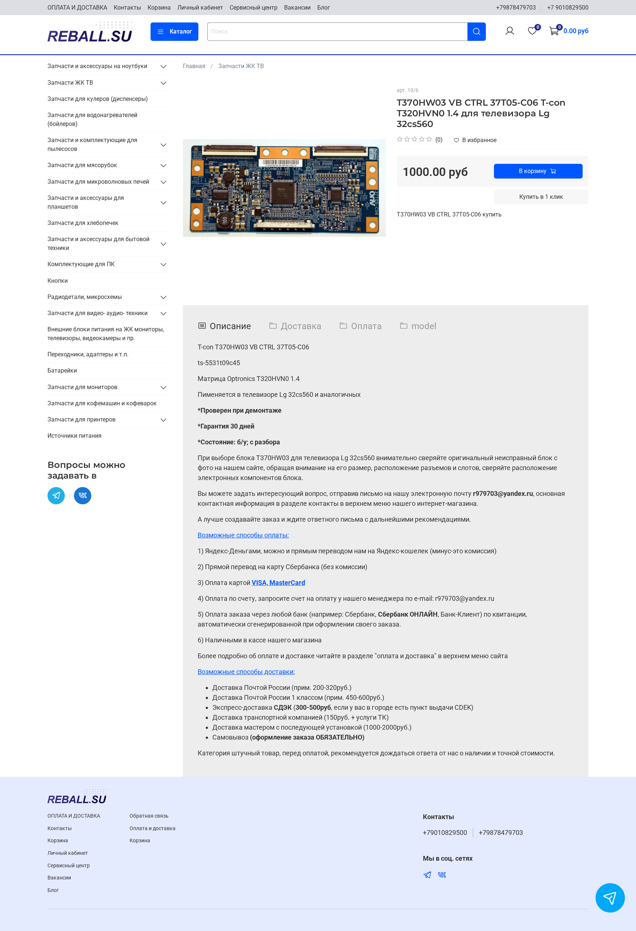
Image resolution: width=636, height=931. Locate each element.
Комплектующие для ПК (80, 264)
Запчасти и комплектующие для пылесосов (92, 144)
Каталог (181, 31)
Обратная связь (149, 816)
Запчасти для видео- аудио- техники (97, 313)
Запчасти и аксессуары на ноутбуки (97, 66)
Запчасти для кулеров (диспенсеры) (97, 98)
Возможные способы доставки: (246, 672)
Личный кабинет (200, 7)
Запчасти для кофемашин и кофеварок (102, 403)
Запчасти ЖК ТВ (241, 66)
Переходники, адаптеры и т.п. (87, 354)
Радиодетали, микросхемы (84, 296)
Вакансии (297, 7)
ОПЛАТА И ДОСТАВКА (77, 7)
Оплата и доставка (153, 828)
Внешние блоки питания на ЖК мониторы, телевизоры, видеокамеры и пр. (105, 334)
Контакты (127, 7)
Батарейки (62, 370)
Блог (323, 7)
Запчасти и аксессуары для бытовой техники (98, 243)
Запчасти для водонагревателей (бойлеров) (92, 119)
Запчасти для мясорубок (82, 165)
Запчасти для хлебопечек (83, 222)
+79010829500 (445, 832)
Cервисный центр (254, 7)
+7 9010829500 (568, 7)
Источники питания (74, 435)
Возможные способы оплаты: (243, 535)
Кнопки (57, 280)
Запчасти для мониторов (82, 387)
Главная (194, 66)
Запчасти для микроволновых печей (98, 181)
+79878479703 (516, 7)
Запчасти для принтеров (81, 419)
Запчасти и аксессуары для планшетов (85, 202)
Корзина (159, 7)
